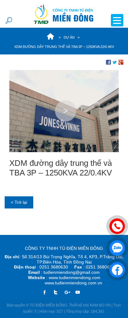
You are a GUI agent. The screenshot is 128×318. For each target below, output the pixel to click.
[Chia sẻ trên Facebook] (108, 61)
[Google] (69, 292)
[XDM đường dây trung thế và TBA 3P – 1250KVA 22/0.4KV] (64, 110)
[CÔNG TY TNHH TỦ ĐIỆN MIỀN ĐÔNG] (64, 13)
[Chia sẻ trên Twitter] (114, 61)
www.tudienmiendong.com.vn (73, 282)
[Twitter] (58, 292)
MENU (117, 20)
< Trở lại (19, 202)
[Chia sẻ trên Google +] (120, 61)
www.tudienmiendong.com (74, 277)
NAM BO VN (100, 305)
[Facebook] (47, 292)
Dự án (69, 37)
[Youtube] (80, 292)
